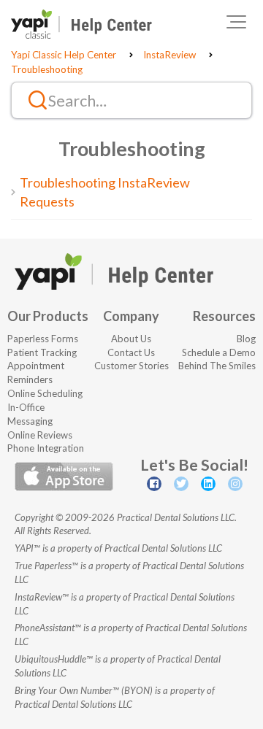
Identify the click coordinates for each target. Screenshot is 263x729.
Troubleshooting (47, 69)
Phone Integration (45, 448)
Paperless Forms (42, 338)
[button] (236, 21)
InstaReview (169, 55)
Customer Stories (131, 365)
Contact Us (131, 352)
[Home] (81, 24)
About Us (131, 338)
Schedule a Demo (219, 352)
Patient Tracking (42, 352)
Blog (246, 338)
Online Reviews (39, 435)
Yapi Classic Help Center (63, 55)
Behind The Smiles (217, 365)
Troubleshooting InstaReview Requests (105, 191)
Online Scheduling (45, 393)
